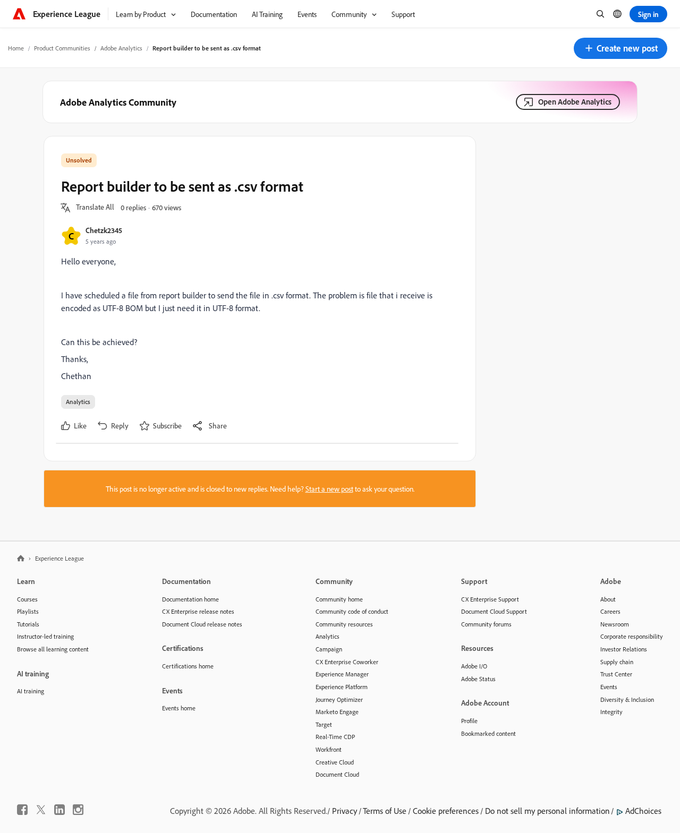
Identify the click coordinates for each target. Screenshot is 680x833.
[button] (620, 48)
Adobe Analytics (121, 48)
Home (16, 48)
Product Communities (62, 48)
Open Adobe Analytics (574, 102)
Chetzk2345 (104, 230)
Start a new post (329, 488)
